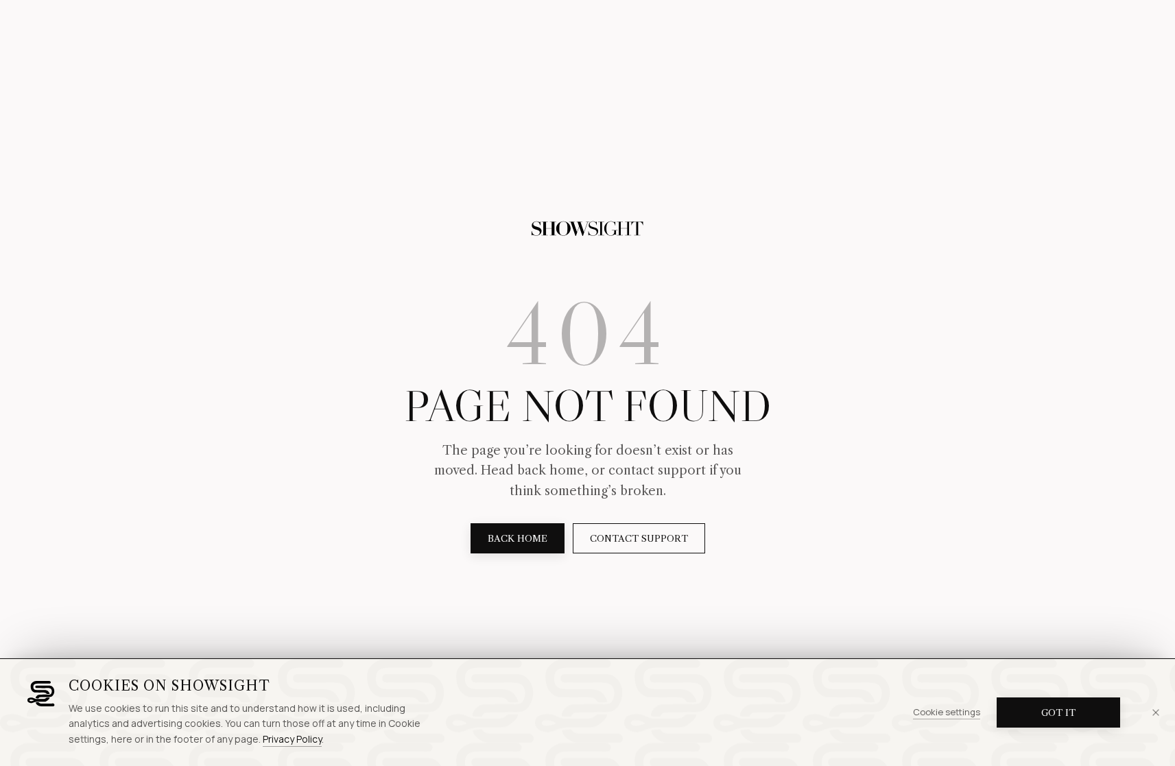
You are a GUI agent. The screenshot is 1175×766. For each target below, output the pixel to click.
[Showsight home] (588, 229)
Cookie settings (946, 712)
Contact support (639, 538)
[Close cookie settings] (1156, 712)
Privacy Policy (292, 738)
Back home (517, 538)
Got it (1058, 712)
